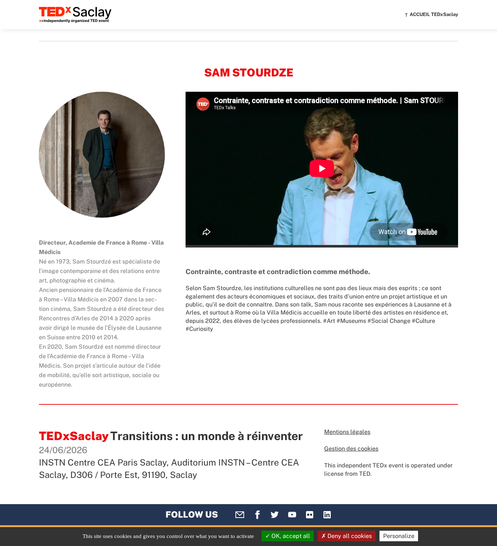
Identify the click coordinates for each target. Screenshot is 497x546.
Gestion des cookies (351, 448)
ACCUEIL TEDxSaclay (434, 14)
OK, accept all (290, 536)
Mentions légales (347, 431)
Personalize (398, 536)
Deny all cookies (349, 536)
